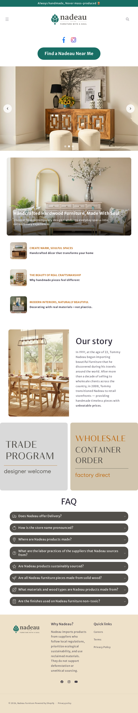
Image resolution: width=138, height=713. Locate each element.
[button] (7, 19)
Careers (98, 631)
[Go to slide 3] (73, 146)
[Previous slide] (7, 108)
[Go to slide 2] (69, 146)
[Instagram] (73, 41)
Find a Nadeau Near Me (69, 53)
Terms (97, 639)
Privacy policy (64, 703)
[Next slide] (130, 108)
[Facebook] (63, 40)
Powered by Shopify (45, 703)
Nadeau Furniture (25, 703)
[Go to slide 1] (65, 146)
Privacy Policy (102, 647)
